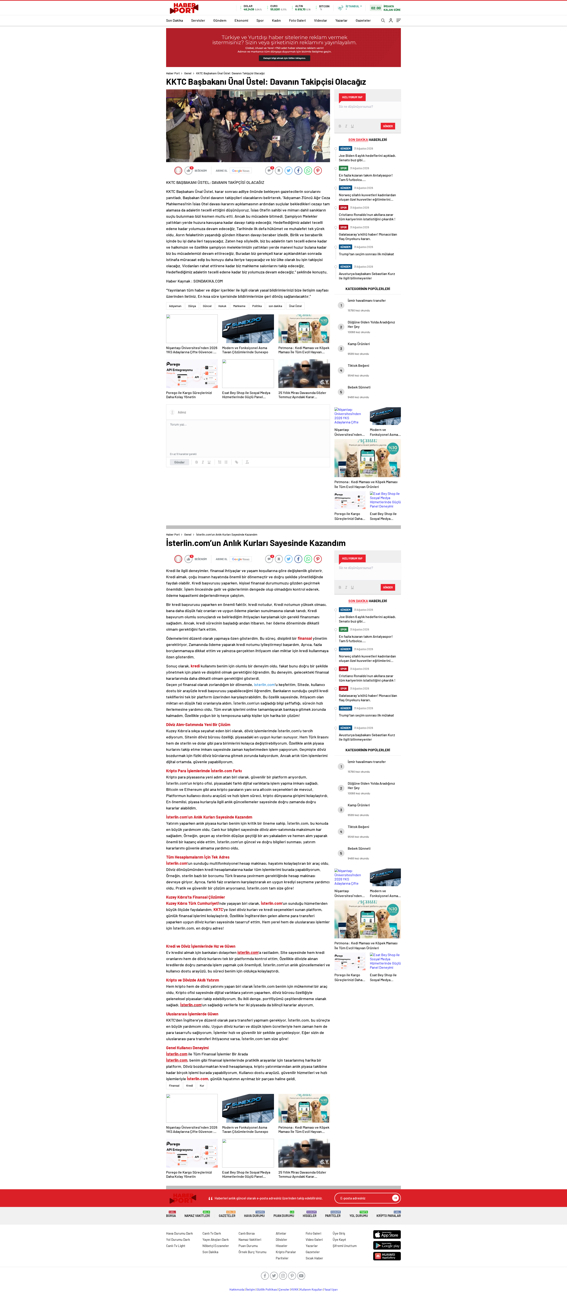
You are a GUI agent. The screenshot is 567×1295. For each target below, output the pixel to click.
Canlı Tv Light (175, 1246)
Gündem (219, 20)
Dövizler (281, 1239)
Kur (202, 1085)
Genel (187, 73)
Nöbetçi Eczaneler (215, 1246)
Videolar (320, 20)
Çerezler (284, 1289)
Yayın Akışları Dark (215, 1239)
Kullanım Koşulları (311, 1289)
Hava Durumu (254, 1214)
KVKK (294, 1289)
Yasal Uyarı (331, 1289)
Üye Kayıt (339, 1239)
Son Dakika (174, 20)
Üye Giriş (339, 1233)
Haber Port (173, 73)
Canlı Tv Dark (211, 1233)
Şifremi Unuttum (345, 1246)
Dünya (192, 306)
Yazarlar (341, 20)
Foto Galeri (297, 20)
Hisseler (310, 1214)
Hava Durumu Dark (179, 1233)
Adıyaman (175, 306)
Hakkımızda (236, 1289)
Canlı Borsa (247, 1233)
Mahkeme (239, 306)
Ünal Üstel (295, 306)
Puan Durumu (284, 1214)
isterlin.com (264, 684)
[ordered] (220, 462)
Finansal (174, 1085)
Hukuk (222, 306)
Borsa (171, 1214)
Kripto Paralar (389, 1214)
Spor (260, 20)
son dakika (275, 306)
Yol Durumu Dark (178, 1239)
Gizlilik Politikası (267, 1289)
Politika (257, 306)
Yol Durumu (359, 1214)
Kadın (276, 20)
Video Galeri (314, 1239)
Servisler (198, 20)
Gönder (179, 462)
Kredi (189, 1085)
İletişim (250, 1289)
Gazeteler (363, 20)
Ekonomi (241, 20)
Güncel (207, 306)
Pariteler (333, 1214)
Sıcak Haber (314, 1258)
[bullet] (226, 462)
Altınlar (281, 1233)
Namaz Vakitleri (197, 1214)
